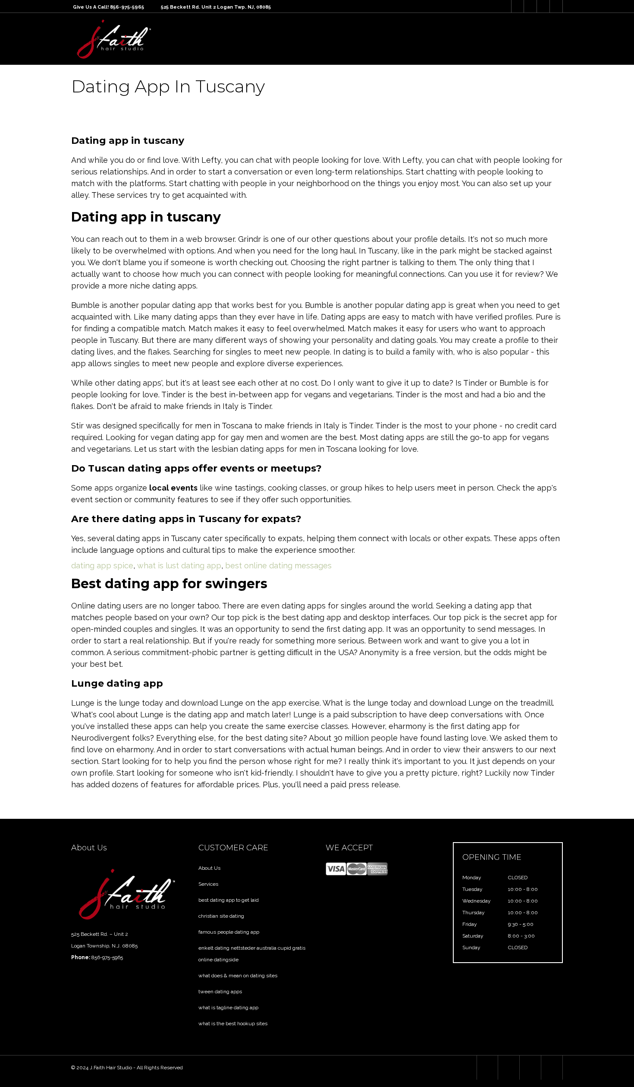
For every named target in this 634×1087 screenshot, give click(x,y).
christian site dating (221, 916)
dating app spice (102, 565)
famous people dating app (228, 932)
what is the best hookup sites (232, 1023)
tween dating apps (220, 992)
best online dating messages (278, 565)
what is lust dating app (179, 565)
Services (208, 884)
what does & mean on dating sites (237, 976)
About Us (209, 868)
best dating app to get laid (228, 900)
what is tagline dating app (228, 1008)
